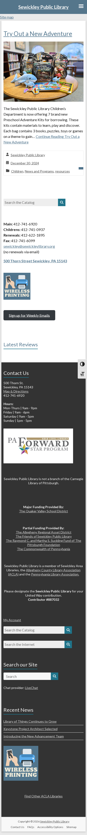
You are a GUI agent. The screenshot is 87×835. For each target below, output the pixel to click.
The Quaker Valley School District (43, 511)
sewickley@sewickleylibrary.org (29, 246)
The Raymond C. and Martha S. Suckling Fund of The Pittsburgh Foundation (43, 543)
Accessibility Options (50, 827)
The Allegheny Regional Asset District (43, 532)
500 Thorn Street (18, 261)
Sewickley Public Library (28, 155)
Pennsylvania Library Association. (55, 574)
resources (62, 171)
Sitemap (71, 827)
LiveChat (31, 688)
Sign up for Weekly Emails (29, 315)
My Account (12, 620)
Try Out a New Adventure (37, 33)
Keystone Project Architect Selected (30, 729)
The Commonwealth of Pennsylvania (43, 549)
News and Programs (39, 171)
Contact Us (17, 827)
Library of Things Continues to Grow (30, 721)
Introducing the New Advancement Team (33, 736)
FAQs (30, 827)
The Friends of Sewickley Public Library (44, 536)
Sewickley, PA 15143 (50, 261)
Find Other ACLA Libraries (44, 796)
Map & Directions (16, 391)
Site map (7, 17)
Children (17, 171)
